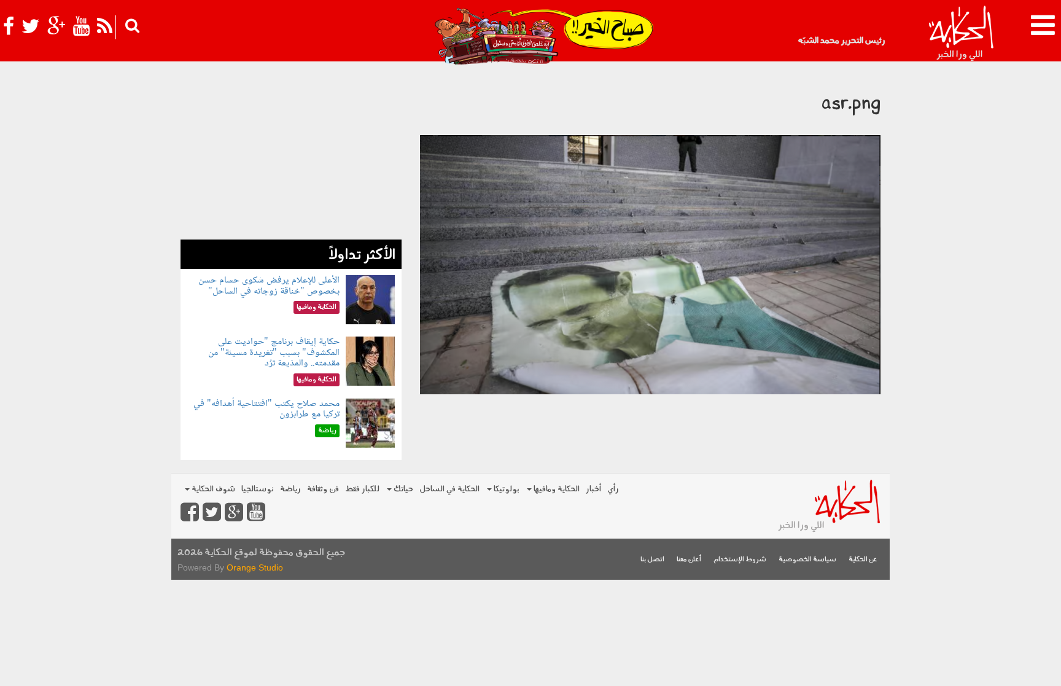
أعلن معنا (689, 560)
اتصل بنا (652, 560)
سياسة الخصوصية (807, 560)
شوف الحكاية (212, 489)
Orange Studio (255, 567)
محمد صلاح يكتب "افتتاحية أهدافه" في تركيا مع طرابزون (266, 409)
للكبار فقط (362, 489)
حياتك (402, 489)
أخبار (593, 489)
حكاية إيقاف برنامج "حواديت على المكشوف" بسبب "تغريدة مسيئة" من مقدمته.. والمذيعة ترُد (274, 352)
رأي (613, 489)
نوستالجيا (257, 489)
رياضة (290, 489)
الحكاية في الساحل (449, 489)
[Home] (960, 33)
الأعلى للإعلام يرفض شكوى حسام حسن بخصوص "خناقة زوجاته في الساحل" (269, 286)
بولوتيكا (505, 489)
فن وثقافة (323, 489)
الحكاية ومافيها (556, 489)
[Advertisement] (291, 154)
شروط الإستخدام (739, 560)
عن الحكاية (863, 560)
